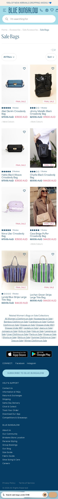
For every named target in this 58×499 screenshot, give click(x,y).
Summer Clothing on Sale (43, 337)
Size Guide (7, 452)
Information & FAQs (11, 392)
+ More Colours (8, 122)
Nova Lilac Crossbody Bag (13, 234)
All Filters (8, 57)
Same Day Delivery (11, 403)
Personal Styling (9, 441)
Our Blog (6, 449)
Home (4, 30)
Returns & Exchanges (12, 396)
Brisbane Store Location (13, 438)
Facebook (19, 363)
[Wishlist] (52, 10)
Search (5, 19)
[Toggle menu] (4, 10)
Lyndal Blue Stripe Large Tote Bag (14, 298)
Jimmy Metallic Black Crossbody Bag (41, 112)
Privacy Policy (8, 483)
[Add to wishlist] (24, 68)
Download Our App (11, 414)
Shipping (6, 399)
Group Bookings (9, 445)
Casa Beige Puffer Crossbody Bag (39, 234)
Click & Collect (9, 407)
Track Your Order (10, 410)
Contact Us (7, 388)
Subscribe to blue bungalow (25, 373)
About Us (6, 430)
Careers (6, 463)
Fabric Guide (8, 456)
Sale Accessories (30, 30)
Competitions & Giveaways (14, 418)
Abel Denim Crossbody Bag (14, 112)
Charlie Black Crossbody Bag (43, 176)
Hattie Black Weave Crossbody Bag (12, 176)
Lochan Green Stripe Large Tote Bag (41, 296)
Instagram (31, 363)
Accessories (14, 30)
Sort (50, 57)
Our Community (9, 434)
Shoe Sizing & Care (11, 460)
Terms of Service (26, 483)
